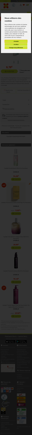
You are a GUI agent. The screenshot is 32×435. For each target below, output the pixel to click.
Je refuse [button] (16, 44)
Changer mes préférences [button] (16, 47)
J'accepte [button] (16, 41)
